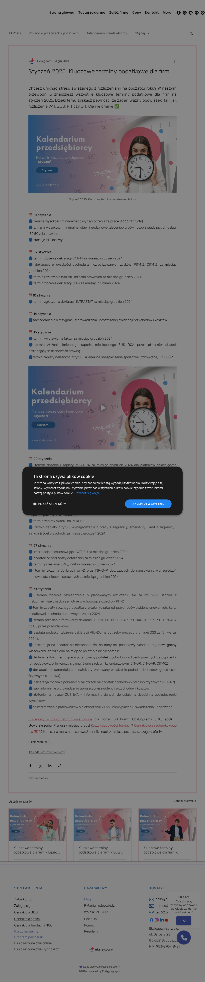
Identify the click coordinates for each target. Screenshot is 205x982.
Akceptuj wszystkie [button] (148, 504)
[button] (49, 504)
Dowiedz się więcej (87, 493)
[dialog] (102, 491)
